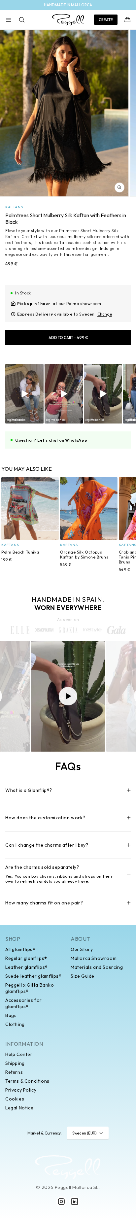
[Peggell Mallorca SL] (68, 1167)
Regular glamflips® (26, 958)
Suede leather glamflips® (33, 976)
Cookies (14, 1099)
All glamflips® (20, 949)
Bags (11, 1015)
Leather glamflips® (26, 967)
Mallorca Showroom (94, 958)
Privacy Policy (20, 1090)
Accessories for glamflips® (23, 1003)
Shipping (15, 1063)
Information (24, 1043)
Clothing (15, 1024)
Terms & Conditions (27, 1081)
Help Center (19, 1054)
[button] (8, 20)
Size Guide (82, 976)
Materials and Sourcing (97, 967)
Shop (12, 938)
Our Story (82, 949)
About (80, 938)
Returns (14, 1072)
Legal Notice (19, 1108)
